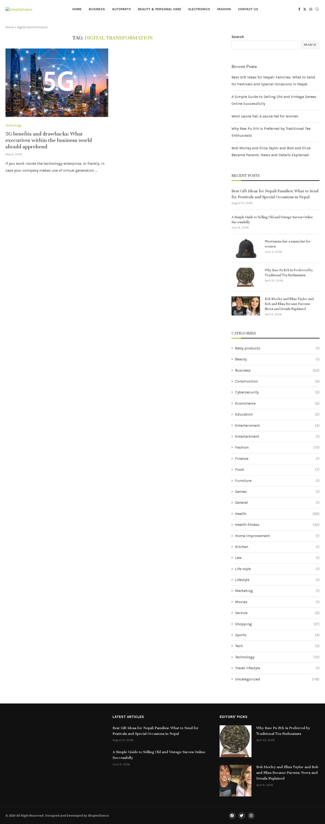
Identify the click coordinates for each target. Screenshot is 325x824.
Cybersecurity (277, 392)
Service (277, 613)
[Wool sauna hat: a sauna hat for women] (245, 248)
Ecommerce (277, 403)
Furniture (277, 480)
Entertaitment (277, 436)
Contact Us (248, 9)
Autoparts (121, 9)
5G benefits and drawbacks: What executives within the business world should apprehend (48, 140)
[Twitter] (305, 9)
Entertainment (277, 425)
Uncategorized (277, 679)
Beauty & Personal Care (159, 9)
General (277, 502)
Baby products (277, 348)
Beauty (277, 359)
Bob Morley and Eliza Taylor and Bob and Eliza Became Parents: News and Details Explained (289, 304)
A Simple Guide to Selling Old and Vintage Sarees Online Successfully (272, 219)
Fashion (224, 9)
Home (77, 9)
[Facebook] (299, 9)
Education (277, 414)
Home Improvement (277, 535)
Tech (277, 646)
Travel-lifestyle (277, 668)
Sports (277, 635)
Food (277, 469)
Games (277, 491)
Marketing (277, 590)
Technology (277, 657)
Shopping (277, 624)
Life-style (277, 569)
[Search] (317, 10)
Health (277, 513)
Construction (277, 381)
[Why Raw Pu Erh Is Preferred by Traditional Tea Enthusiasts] (245, 277)
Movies (277, 602)
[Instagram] (310, 9)
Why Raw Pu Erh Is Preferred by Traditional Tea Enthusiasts (289, 272)
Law (277, 557)
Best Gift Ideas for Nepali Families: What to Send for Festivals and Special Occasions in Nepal (274, 194)
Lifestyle (277, 579)
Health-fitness (277, 524)
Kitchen (277, 546)
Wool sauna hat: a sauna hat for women (264, 116)
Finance (277, 458)
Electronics (199, 9)
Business (97, 9)
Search (237, 36)
